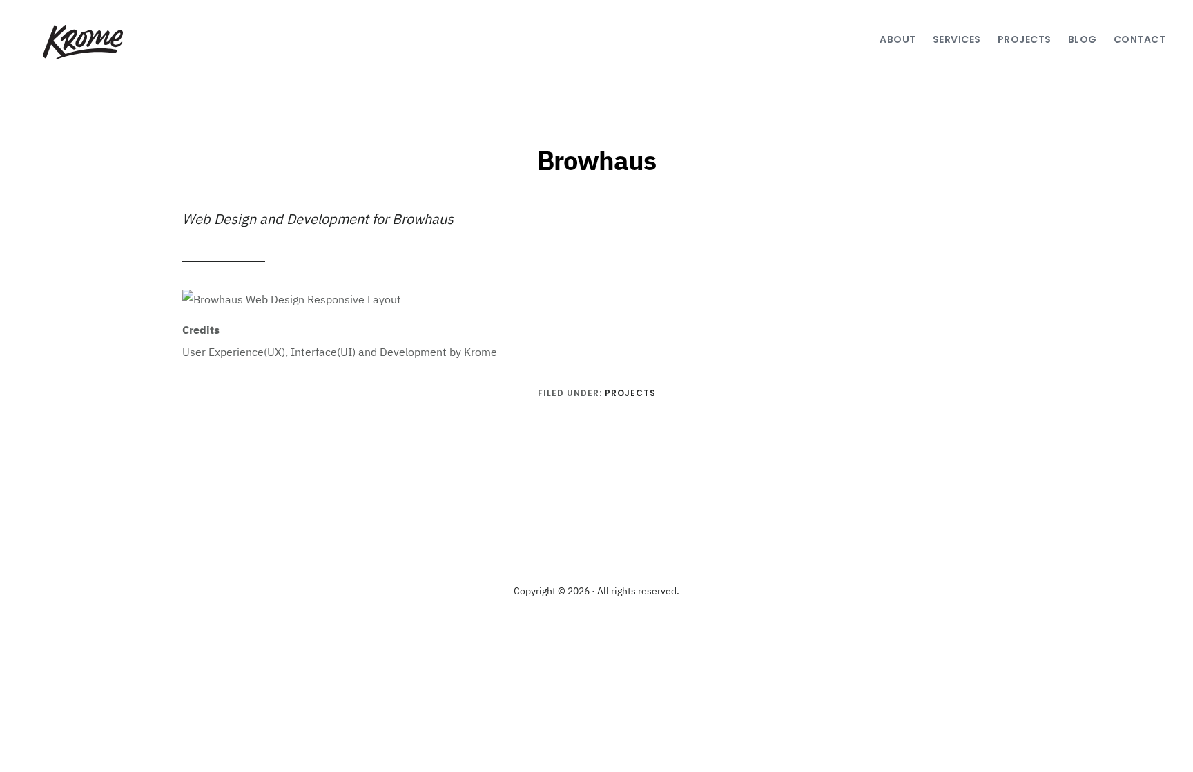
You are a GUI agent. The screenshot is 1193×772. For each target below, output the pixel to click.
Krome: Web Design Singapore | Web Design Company (81, 42)
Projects (630, 393)
